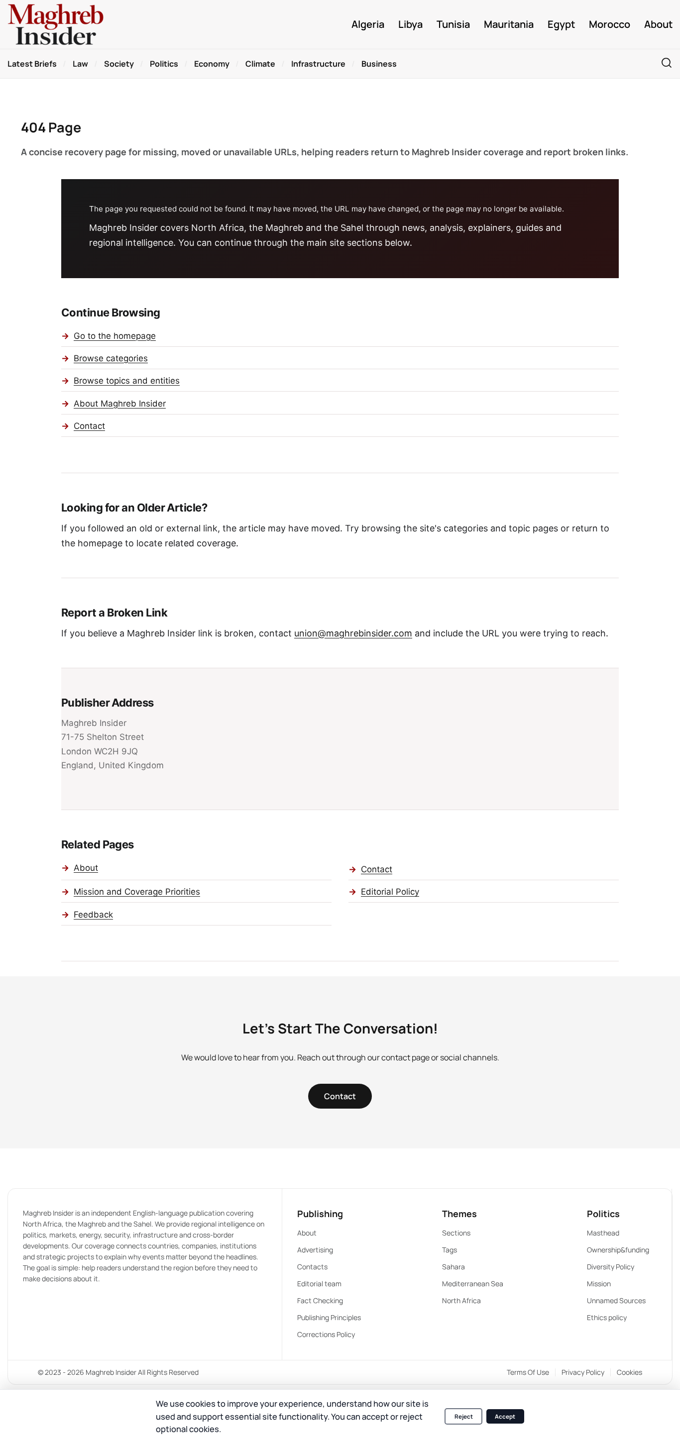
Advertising (315, 1249)
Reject (463, 1416)
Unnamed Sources (616, 1300)
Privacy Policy (583, 1372)
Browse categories (111, 358)
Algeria (367, 24)
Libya (410, 24)
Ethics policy (607, 1317)
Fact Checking (320, 1300)
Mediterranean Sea (472, 1283)
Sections (456, 1232)
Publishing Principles (329, 1317)
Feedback (93, 915)
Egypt (561, 24)
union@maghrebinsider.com (353, 633)
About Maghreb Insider (120, 404)
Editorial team (319, 1283)
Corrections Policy (326, 1334)
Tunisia (453, 24)
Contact (89, 426)
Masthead (603, 1232)
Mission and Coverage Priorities (137, 892)
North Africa (461, 1300)
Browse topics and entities (127, 381)
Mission (599, 1283)
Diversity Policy (610, 1266)
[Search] (667, 63)
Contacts (312, 1266)
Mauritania (509, 24)
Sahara (453, 1266)
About (658, 24)
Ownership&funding (618, 1249)
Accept (505, 1416)
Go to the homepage (115, 336)
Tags (449, 1249)
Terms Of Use (528, 1372)
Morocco (609, 24)
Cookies (629, 1372)
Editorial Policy (390, 892)
